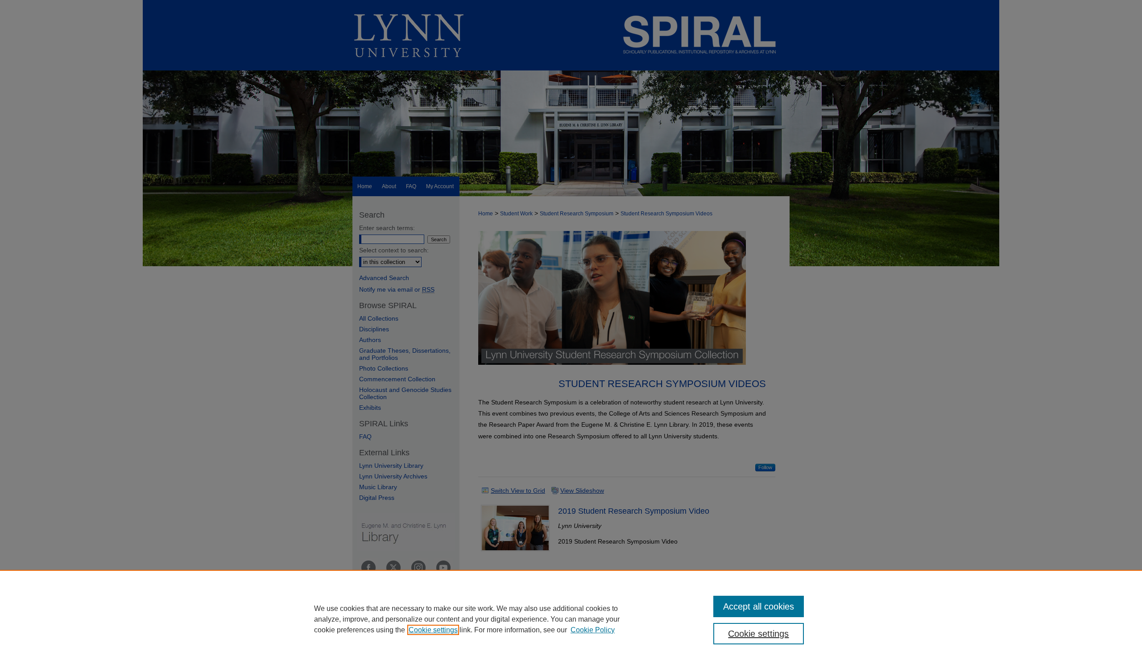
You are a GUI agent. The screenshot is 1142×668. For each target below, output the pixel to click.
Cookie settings (433, 630)
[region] (571, 619)
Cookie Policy (593, 630)
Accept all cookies (758, 606)
